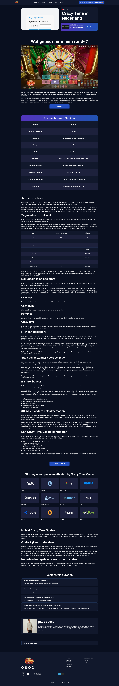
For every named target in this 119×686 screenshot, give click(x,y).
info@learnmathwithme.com (91, 662)
